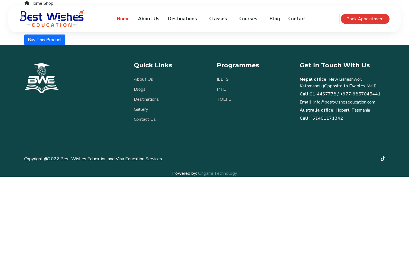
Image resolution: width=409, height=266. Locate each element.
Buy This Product (45, 40)
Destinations (146, 99)
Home (123, 19)
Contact (297, 19)
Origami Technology (217, 173)
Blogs (140, 89)
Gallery (141, 109)
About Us (148, 19)
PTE (221, 89)
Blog (275, 19)
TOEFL (224, 99)
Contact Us (145, 119)
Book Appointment (365, 19)
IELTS (223, 79)
